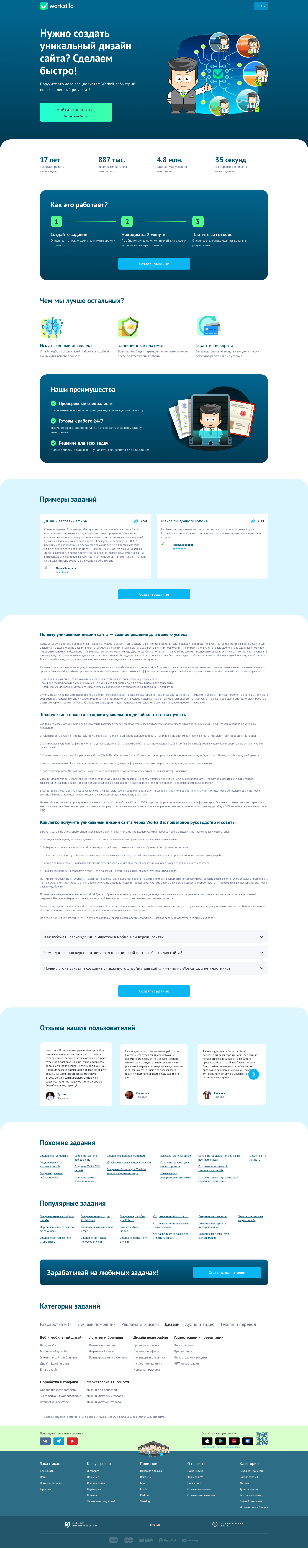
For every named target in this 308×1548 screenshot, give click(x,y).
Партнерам (94, 1489)
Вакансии (146, 1477)
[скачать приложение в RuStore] (247, 1441)
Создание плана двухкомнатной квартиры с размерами (218, 1179)
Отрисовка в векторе (54, 1402)
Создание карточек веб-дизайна (86, 1157)
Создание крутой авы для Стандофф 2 (55, 1239)
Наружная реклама (146, 1369)
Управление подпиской (101, 1501)
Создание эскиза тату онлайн (133, 1239)
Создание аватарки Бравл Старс (97, 1229)
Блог (143, 1483)
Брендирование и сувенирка (108, 1357)
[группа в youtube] (72, 1441)
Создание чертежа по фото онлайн (57, 1218)
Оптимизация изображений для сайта (175, 1175)
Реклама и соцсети (251, 1471)
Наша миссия (195, 1471)
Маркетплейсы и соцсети (108, 1381)
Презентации (183, 1351)
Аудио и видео (249, 1489)
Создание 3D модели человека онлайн (94, 1239)
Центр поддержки (151, 1471)
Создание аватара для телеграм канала (212, 1225)
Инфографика (183, 1345)
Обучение (93, 1477)
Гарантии (45, 1489)
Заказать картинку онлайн (176, 1155)
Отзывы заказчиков (199, 1489)
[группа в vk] (45, 1441)
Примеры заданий (51, 1483)
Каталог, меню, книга (147, 1363)
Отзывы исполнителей (201, 1495)
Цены (43, 1477)
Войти (261, 6)
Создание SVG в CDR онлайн (87, 1168)
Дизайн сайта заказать (257, 1157)
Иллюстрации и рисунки (190, 1357)
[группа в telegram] (58, 1441)
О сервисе (93, 1471)
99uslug (145, 1501)
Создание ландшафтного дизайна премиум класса (219, 1157)
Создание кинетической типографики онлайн (213, 1168)
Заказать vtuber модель (129, 1229)
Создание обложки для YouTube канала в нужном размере (126, 1171)
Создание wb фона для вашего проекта (174, 1164)
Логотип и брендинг (106, 1337)
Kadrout (145, 1495)
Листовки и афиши (146, 1351)
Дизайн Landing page (54, 1363)
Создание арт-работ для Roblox (132, 1218)
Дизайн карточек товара (104, 1402)
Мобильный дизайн (53, 1351)
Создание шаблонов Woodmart (126, 1155)
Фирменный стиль (101, 1351)
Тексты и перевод (251, 1495)
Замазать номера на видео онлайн (250, 1218)
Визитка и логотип (102, 1345)
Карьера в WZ (195, 1477)
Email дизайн (49, 1369)
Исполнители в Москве (254, 1507)
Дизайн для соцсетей (102, 1390)
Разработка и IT (250, 1477)
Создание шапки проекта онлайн (84, 1179)
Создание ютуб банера (54, 1155)
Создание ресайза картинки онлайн (51, 1164)
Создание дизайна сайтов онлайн (51, 1175)
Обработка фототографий (58, 1390)
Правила (92, 1495)
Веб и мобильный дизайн (61, 1337)
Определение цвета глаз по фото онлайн (57, 1229)
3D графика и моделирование (60, 1396)
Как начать (46, 1471)
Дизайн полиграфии (150, 1337)
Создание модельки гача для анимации (214, 1235)
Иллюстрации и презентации (199, 1337)
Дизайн (244, 1483)
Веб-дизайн (48, 1345)
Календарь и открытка (149, 1357)
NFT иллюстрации (186, 1363)
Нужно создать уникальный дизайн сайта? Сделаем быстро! (132, 1416)
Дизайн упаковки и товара (105, 1396)
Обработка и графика (59, 1381)
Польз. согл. (194, 1483)
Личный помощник (251, 1501)
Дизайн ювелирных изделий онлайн (129, 1162)
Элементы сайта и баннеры (59, 1357)
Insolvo (144, 1489)
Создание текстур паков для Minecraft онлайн (170, 1235)
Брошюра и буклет (146, 1345)
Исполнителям (96, 1483)
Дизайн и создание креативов (60, 1416)
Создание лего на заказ (213, 1216)
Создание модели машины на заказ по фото (171, 1225)
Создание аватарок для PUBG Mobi (95, 1218)
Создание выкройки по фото (170, 1216)
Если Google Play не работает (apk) (221, 1447)
